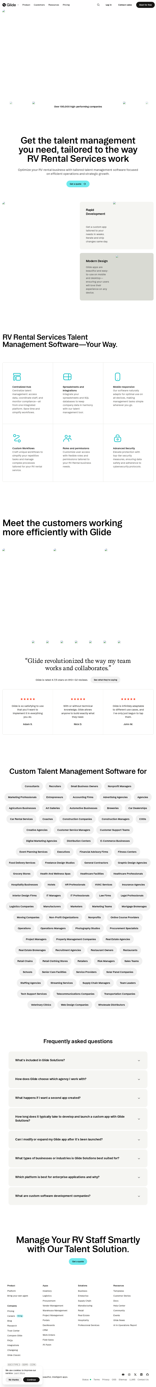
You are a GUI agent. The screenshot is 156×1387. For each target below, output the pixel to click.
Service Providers (86, 972)
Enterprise (83, 1296)
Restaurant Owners (102, 950)
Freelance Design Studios (60, 862)
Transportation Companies (119, 993)
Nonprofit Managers (119, 786)
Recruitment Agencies (68, 950)
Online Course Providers (125, 917)
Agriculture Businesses (22, 808)
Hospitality (83, 1320)
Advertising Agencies (115, 797)
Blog (9, 1321)
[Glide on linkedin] (141, 1374)
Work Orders (49, 1335)
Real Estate (83, 1315)
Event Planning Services (34, 851)
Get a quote (23, 84)
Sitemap (123, 1379)
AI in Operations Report (125, 1325)
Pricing (66, 5)
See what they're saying (105, 680)
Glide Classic (14, 1355)
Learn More (19, 1373)
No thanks (14, 1380)
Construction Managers (115, 819)
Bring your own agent (17, 1296)
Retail (81, 1310)
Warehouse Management (55, 1310)
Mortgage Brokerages (134, 906)
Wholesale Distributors (111, 1004)
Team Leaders (128, 983)
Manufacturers (52, 906)
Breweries (113, 808)
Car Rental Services (21, 819)
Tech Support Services (34, 993)
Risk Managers (106, 961)
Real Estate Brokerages (32, 950)
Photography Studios (87, 928)
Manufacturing (85, 1305)
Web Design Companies (75, 1004)
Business (82, 1291)
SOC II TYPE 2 (14, 1365)
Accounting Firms (83, 797)
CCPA (32, 1365)
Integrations (13, 1345)
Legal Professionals (132, 895)
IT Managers (53, 895)
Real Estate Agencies (118, 939)
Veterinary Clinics (41, 1004)
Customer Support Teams (115, 830)
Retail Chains (25, 961)
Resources (53, 5)
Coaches (48, 819)
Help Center (119, 1305)
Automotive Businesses (83, 808)
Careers (11, 1316)
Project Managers (36, 939)
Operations (24, 928)
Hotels (51, 884)
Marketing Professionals (22, 797)
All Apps (47, 1344)
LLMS (132, 1379)
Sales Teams (131, 961)
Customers (39, 5)
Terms (97, 1379)
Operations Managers (53, 928)
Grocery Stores (21, 873)
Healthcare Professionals (128, 873)
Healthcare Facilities (92, 873)
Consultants (32, 786)
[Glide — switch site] (11, 4)
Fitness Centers (127, 851)
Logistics (47, 1296)
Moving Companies (28, 917)
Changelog (12, 1350)
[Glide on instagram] (129, 1374)
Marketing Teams (102, 906)
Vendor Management (53, 1305)
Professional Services (88, 1325)
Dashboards (49, 1325)
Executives (63, 851)
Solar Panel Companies (119, 972)
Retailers (83, 961)
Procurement (49, 1301)
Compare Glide (14, 1335)
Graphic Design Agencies (132, 862)
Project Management (53, 1315)
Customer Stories (122, 1296)
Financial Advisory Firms (94, 851)
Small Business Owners (84, 786)
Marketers (76, 906)
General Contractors (96, 862)
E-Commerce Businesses (115, 840)
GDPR (25, 1365)
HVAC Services (103, 884)
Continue (31, 1380)
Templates (118, 1291)
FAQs (10, 1340)
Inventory (47, 1291)
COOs (142, 819)
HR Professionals (75, 884)
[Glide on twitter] (135, 1374)
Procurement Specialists (124, 928)
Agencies (142, 797)
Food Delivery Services (22, 862)
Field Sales (48, 1340)
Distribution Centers (79, 840)
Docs (115, 1301)
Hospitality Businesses (24, 884)
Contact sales (125, 5)
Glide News (119, 1320)
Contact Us (143, 1379)
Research (12, 1325)
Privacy (105, 1379)
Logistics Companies (21, 906)
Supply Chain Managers (96, 983)
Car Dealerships (137, 808)
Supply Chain (84, 1301)
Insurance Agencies (133, 884)
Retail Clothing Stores (55, 961)
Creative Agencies (37, 830)
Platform (11, 1291)
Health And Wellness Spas (55, 873)
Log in (109, 5)
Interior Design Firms (24, 895)
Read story (13, 598)
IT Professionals (80, 895)
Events (116, 1315)
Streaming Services (62, 983)
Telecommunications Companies (75, 993)
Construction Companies (77, 819)
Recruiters (55, 786)
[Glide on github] (147, 1374)
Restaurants (130, 950)
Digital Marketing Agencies (41, 840)
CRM (45, 1330)
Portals (46, 1320)
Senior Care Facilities (54, 972)
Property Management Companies (76, 939)
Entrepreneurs (54, 797)
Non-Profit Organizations (63, 917)
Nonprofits (94, 917)
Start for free (145, 5)
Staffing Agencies (30, 983)
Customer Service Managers (73, 830)
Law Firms (105, 895)
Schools (27, 972)
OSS (114, 1379)
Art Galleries (53, 808)
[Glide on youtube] (123, 1374)
